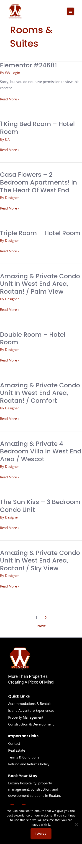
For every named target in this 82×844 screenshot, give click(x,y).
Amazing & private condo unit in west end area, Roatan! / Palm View (40, 284)
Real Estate (16, 750)
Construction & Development (31, 724)
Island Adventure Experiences (31, 710)
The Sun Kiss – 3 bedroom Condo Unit (40, 505)
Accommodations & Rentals (29, 703)
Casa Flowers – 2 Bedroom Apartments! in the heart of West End (38, 182)
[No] (76, 824)
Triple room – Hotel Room (40, 233)
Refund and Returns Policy (28, 764)
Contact (14, 743)
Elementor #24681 (28, 65)
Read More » (9, 98)
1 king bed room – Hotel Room (37, 127)
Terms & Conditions (23, 757)
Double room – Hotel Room (32, 338)
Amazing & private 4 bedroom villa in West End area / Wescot (40, 451)
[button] (70, 11)
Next (43, 626)
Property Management (25, 717)
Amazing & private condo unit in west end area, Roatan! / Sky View (40, 560)
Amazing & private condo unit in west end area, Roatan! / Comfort (40, 393)
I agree (41, 834)
